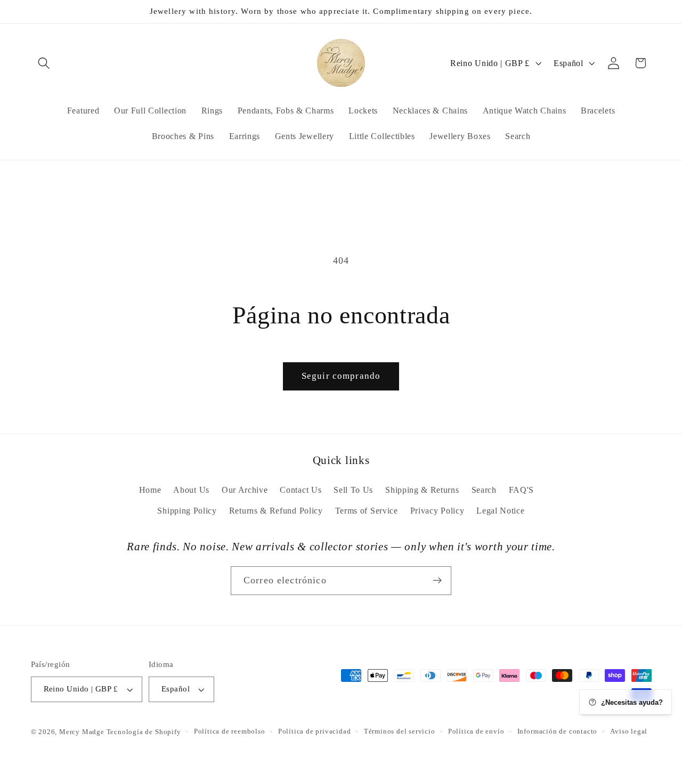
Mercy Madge (83, 732)
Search (484, 489)
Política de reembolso (229, 732)
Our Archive (245, 489)
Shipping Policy (186, 510)
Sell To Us (353, 489)
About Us (191, 489)
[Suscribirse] (437, 580)
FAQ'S (521, 489)
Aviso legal (628, 732)
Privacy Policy (437, 510)
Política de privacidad (314, 732)
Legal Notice (500, 510)
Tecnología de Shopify (144, 732)
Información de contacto (557, 732)
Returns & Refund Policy (276, 510)
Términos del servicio (399, 732)
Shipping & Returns (422, 489)
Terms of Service (366, 510)
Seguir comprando (341, 376)
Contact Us (300, 489)
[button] (44, 63)
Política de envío (476, 732)
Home (150, 489)
